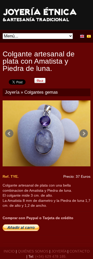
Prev (9, 133)
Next (84, 133)
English (82, 36)
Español (89, 36)
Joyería (12, 92)
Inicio (9, 251)
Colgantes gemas (41, 92)
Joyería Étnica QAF (46, 15)
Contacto (79, 251)
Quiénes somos (33, 251)
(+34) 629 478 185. (51, 256)
